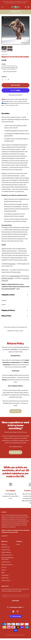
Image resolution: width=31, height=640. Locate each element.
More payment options (15, 95)
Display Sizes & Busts (7, 564)
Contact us (15, 411)
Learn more (4, 535)
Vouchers (4, 567)
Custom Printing (6, 549)
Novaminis (5, 54)
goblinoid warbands (7, 278)
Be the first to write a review (15, 330)
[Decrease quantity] (2, 79)
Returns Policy (5, 578)
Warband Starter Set (7, 555)
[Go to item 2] (9, 48)
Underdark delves (15, 276)
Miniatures (4, 544)
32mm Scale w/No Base (9, 67)
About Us (4, 570)
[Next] (29, 2)
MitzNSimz (14, 635)
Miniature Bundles (6, 552)
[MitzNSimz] (15, 7)
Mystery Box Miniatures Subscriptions (8, 558)
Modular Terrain (6, 547)
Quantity (4, 76)
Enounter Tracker (6, 580)
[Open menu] (2, 7)
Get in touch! (15, 452)
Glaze (23, 635)
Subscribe (15, 600)
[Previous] (1, 2)
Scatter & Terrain (6, 562)
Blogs (3, 572)
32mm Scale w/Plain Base (10, 71)
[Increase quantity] (8, 79)
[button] (15, 331)
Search (18, 544)
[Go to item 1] (4, 48)
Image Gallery (5, 575)
